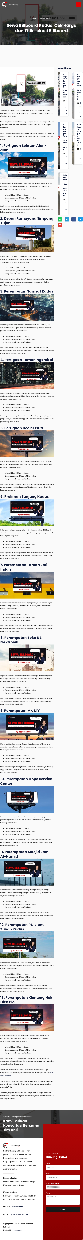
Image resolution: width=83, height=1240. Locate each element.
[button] (60, 219)
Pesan (48, 1193)
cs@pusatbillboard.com (18, 1214)
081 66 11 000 (17, 1206)
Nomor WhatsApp (52, 1183)
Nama (48, 1164)
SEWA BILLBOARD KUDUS (41, 19)
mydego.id (18, 1230)
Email (47, 1173)
